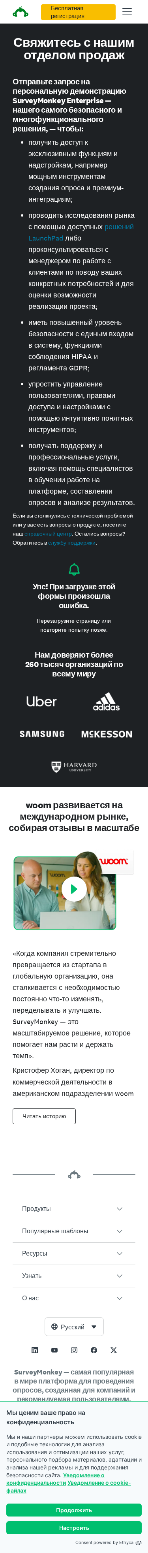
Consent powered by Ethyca (104, 1542)
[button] (74, 1209)
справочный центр (48, 534)
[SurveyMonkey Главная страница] (20, 12)
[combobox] (74, 1326)
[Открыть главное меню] (127, 12)
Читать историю (44, 1116)
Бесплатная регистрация (67, 12)
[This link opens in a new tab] (35, 1350)
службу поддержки (72, 543)
